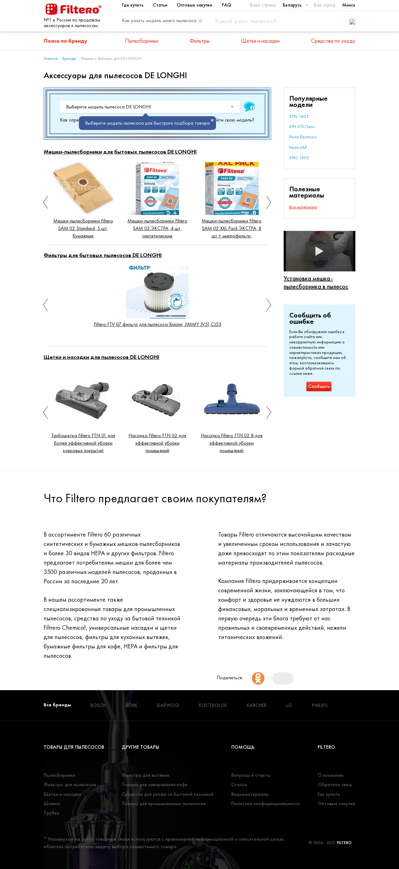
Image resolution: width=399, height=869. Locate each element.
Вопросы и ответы (251, 775)
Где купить (132, 5)
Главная (51, 58)
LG (289, 705)
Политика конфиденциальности (265, 803)
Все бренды (57, 704)
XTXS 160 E (299, 116)
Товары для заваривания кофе (155, 784)
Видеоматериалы (250, 794)
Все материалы (303, 207)
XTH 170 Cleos (302, 126)
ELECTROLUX (213, 705)
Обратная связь (335, 784)
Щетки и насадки (62, 794)
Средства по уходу (333, 40)
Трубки (51, 812)
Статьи (160, 5)
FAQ (226, 5)
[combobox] (150, 107)
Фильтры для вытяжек (145, 775)
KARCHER (257, 705)
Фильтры (199, 40)
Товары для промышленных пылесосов (163, 803)
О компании (331, 775)
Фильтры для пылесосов (70, 784)
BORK (131, 705)
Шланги (52, 803)
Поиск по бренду (65, 40)
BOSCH (98, 705)
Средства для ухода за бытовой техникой (168, 794)
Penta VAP (298, 147)
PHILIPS (319, 705)
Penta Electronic (303, 137)
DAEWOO (168, 705)
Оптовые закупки (194, 5)
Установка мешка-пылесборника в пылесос (316, 282)
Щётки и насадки (260, 40)
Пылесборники (141, 40)
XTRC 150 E (299, 157)
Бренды (69, 58)
